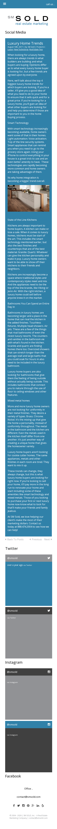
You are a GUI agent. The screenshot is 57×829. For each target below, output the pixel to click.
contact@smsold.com (28, 796)
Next (47, 539)
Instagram (14, 682)
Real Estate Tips (36, 49)
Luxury (10, 49)
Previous (37, 539)
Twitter (29, 565)
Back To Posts (15, 539)
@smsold (12, 558)
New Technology (21, 49)
